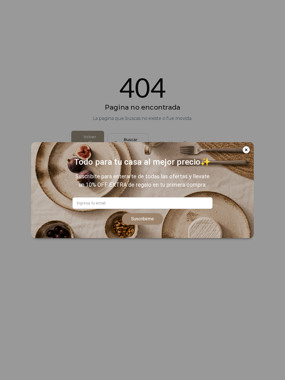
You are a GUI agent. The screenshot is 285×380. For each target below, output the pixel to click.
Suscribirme (142, 218)
